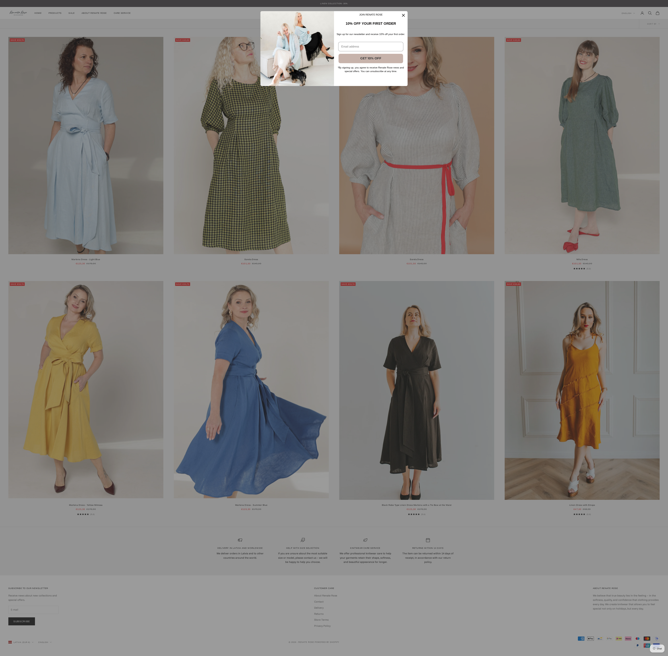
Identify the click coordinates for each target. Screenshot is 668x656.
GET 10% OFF (370, 58)
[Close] (403, 15)
